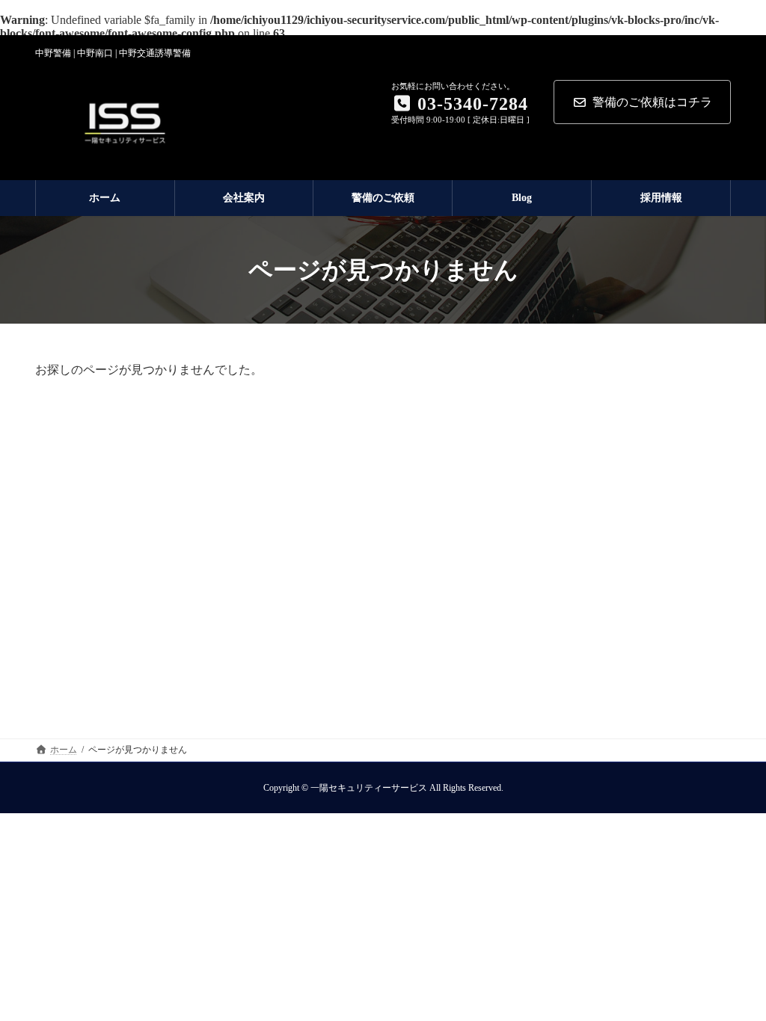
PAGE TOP (733, 976)
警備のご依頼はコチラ (652, 102)
